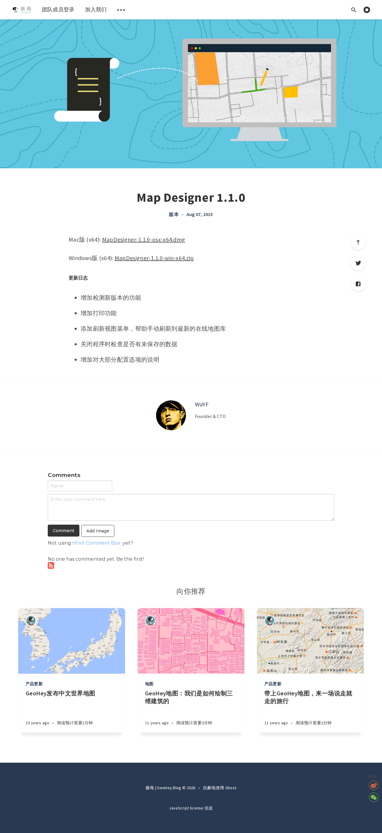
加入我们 (96, 9)
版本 (173, 214)
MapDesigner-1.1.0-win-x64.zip (154, 258)
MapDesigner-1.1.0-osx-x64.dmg (143, 239)
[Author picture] (171, 415)
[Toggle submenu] (121, 9)
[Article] (71, 641)
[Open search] (354, 9)
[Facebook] (358, 283)
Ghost (231, 787)
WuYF (202, 404)
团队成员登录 (58, 9)
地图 (149, 683)
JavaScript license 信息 (191, 808)
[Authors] (31, 621)
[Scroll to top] (358, 242)
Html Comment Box (96, 543)
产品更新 (34, 683)
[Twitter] (358, 263)
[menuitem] (21, 9)
